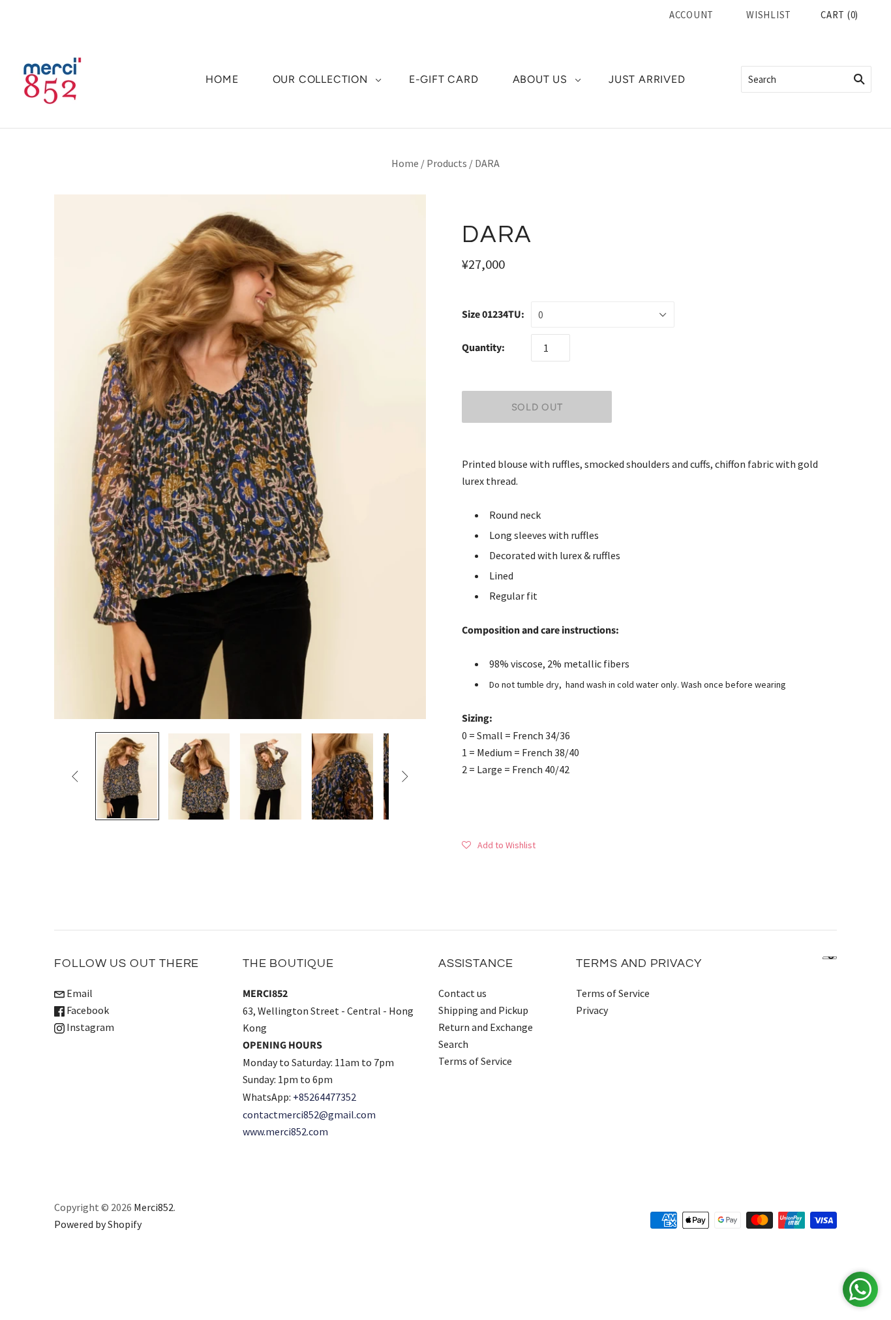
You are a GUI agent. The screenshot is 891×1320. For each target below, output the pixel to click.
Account (691, 14)
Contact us (462, 993)
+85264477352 (324, 1096)
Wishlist (768, 14)
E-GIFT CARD (444, 79)
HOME (221, 79)
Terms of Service (475, 1060)
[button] (499, 844)
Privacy (592, 1010)
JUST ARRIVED (647, 79)
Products (447, 163)
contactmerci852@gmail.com (309, 1114)
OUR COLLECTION (320, 79)
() (839, 14)
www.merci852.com (285, 1131)
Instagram (89, 1027)
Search (453, 1044)
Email (79, 993)
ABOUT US (540, 79)
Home (405, 163)
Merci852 (154, 1207)
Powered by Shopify (98, 1224)
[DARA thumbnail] (127, 776)
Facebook (87, 1010)
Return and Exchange (485, 1027)
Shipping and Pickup (483, 1010)
